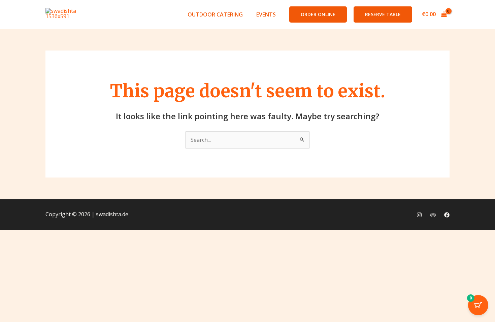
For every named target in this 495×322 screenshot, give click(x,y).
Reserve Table (383, 14)
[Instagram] (419, 215)
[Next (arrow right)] (35, 247)
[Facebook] (447, 215)
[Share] (59, 236)
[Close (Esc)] (84, 236)
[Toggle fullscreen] (35, 236)
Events (266, 14)
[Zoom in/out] (11, 236)
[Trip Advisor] (433, 215)
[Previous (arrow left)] (11, 247)
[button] (318, 14)
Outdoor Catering (215, 14)
